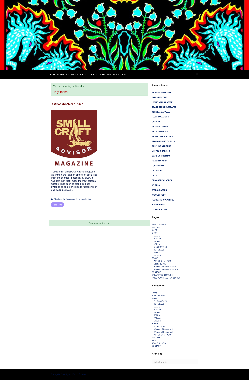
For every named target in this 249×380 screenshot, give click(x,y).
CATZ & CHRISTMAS (161, 156)
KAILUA (157, 244)
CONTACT (124, 74)
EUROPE (157, 238)
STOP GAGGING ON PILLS (163, 141)
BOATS (157, 236)
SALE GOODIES (63, 74)
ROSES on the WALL (161, 112)
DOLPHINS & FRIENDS (161, 146)
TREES (157, 252)
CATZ (154, 175)
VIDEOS (157, 255)
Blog (89, 199)
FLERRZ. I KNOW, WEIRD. (163, 200)
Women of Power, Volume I (165, 266)
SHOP (73, 74)
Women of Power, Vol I (164, 329)
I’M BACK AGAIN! (159, 209)
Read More (57, 205)
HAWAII (157, 241)
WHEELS (156, 185)
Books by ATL (160, 264)
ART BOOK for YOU (162, 261)
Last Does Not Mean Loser (67, 104)
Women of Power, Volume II (166, 269)
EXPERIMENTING (159, 97)
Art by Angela (81, 199)
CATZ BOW (157, 170)
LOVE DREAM (158, 166)
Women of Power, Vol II (164, 332)
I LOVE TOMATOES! (160, 117)
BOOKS (83, 74)
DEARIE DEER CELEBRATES (164, 107)
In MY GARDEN (158, 204)
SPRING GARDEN (159, 190)
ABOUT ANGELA (113, 74)
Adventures (70, 199)
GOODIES (94, 74)
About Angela (59, 199)
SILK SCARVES (160, 247)
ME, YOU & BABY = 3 (161, 151)
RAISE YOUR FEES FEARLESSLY (166, 278)
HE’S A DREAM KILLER (161, 92)
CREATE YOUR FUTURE (162, 275)
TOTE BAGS (159, 250)
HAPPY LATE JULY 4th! (162, 136)
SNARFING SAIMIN (160, 126)
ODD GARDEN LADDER (162, 180)
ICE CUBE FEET (159, 195)
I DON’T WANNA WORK (162, 102)
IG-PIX (102, 74)
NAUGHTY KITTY (160, 161)
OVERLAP (156, 122)
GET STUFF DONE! (160, 131)
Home (52, 74)
